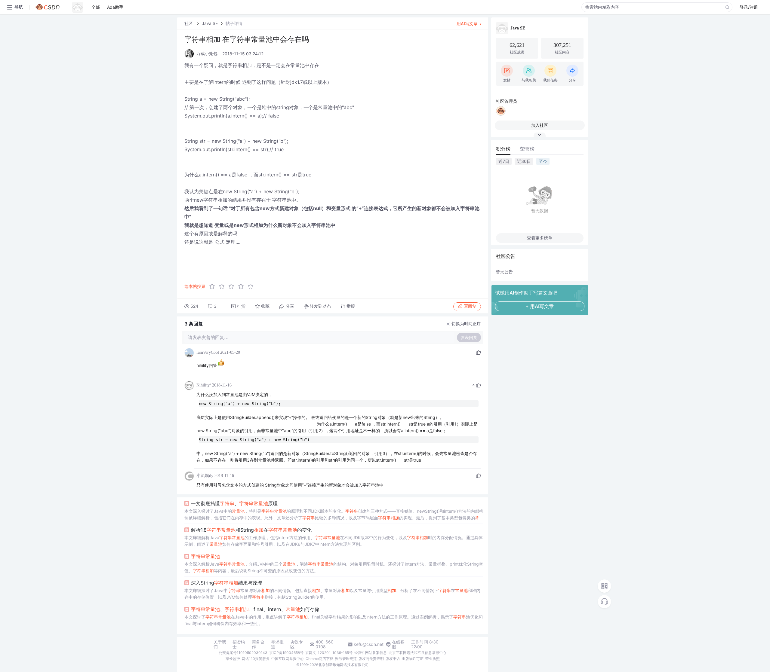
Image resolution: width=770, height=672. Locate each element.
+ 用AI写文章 (539, 306)
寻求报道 (277, 644)
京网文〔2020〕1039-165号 (329, 652)
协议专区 (296, 644)
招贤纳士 (239, 644)
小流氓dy (204, 475)
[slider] (233, 286)
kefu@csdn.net (368, 644)
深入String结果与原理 (226, 583)
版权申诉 (393, 658)
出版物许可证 (413, 658)
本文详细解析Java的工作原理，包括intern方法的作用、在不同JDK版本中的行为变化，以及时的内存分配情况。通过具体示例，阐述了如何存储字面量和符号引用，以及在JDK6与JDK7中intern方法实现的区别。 (333, 541)
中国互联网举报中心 (287, 658)
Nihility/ (203, 385)
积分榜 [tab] (503, 149)
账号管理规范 (346, 658)
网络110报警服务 (256, 658)
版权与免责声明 (371, 658)
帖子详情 (234, 23)
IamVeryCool (207, 352)
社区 (189, 23)
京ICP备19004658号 (286, 652)
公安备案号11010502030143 (243, 652)
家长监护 (233, 658)
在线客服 (398, 644)
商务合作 (258, 644)
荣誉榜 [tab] (527, 149)
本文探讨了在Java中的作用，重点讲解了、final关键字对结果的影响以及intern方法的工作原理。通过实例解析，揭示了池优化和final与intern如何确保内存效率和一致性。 (333, 620)
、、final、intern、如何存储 (255, 609)
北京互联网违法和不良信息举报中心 (417, 652)
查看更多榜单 (539, 237)
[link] (189, 23)
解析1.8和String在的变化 (251, 530)
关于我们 (220, 644)
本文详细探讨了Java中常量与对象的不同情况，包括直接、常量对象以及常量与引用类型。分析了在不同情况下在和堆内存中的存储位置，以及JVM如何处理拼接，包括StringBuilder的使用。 (332, 594)
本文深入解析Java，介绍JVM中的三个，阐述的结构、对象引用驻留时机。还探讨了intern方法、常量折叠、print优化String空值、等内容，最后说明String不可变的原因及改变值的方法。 (333, 567)
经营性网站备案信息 (370, 652)
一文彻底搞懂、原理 (234, 503)
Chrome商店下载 (319, 658)
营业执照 (432, 658)
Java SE (210, 23)
